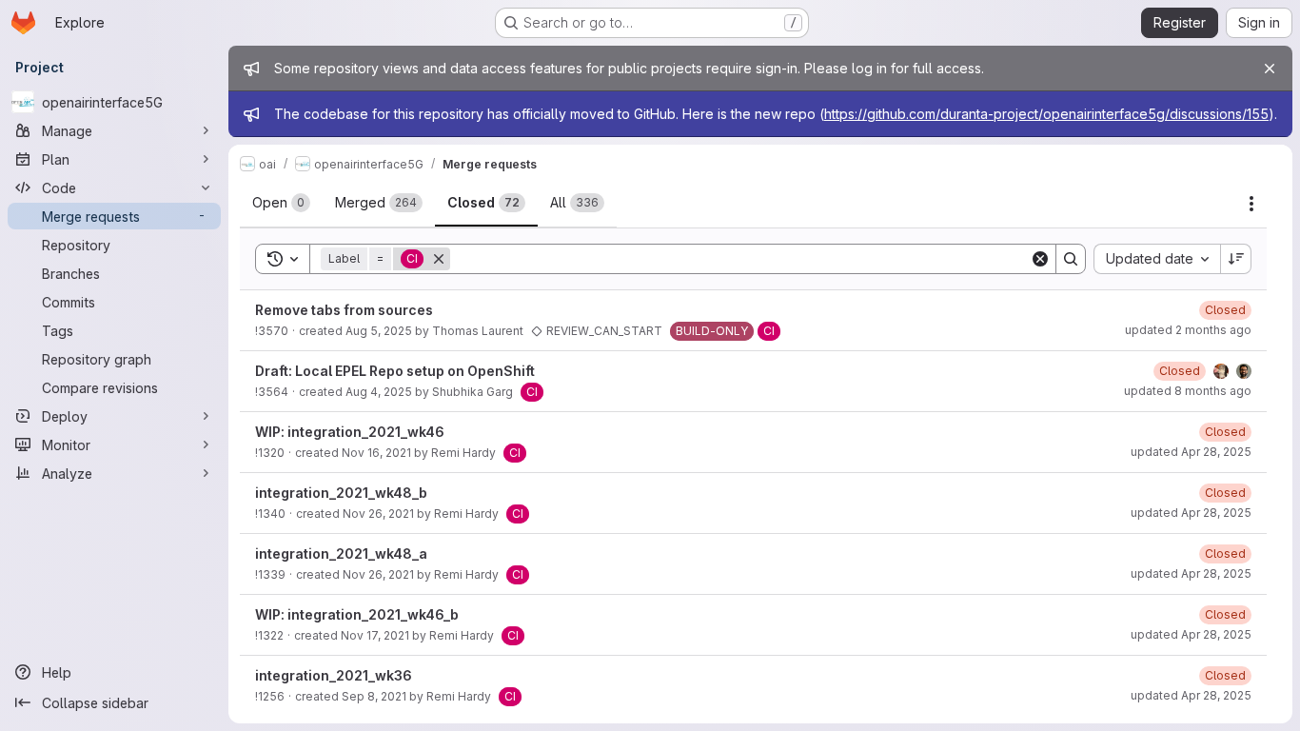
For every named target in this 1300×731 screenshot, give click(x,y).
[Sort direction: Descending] (1236, 259)
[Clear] (1040, 258)
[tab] (281, 203)
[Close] (1269, 68)
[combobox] (1156, 259)
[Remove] (438, 258)
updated (1188, 330)
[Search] (1070, 259)
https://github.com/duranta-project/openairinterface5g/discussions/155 (1046, 114)
